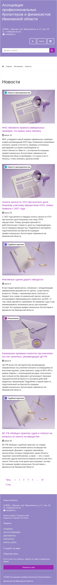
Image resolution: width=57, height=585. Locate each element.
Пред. (8, 480)
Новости (28, 66)
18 (42, 480)
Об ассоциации (11, 532)
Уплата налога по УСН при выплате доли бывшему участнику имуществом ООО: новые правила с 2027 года (27, 205)
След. (8, 484)
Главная (9, 66)
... (37, 480)
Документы (9, 536)
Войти (41, 41)
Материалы (18, 66)
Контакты (8, 539)
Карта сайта (9, 542)
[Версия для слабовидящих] (32, 41)
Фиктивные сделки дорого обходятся (22, 279)
